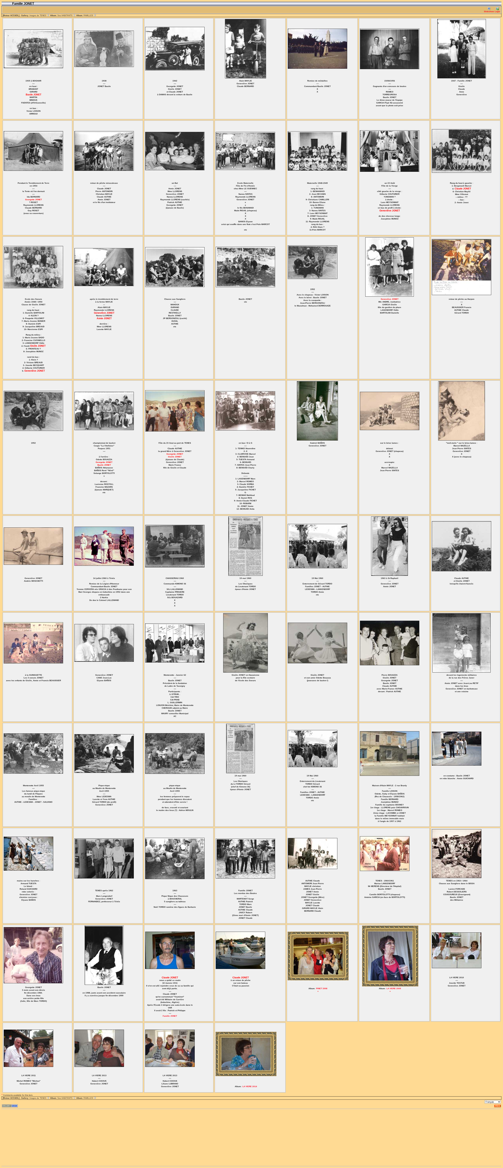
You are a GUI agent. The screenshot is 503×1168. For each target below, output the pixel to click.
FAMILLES (89, 15)
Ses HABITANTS (65, 15)
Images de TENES (38, 15)
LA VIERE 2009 (393, 988)
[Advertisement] (119, 1137)
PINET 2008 (321, 988)
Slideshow (489, 11)
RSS (497, 1106)
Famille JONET (170, 1016)
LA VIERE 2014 (249, 1086)
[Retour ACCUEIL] (11, 15)
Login (497, 11)
